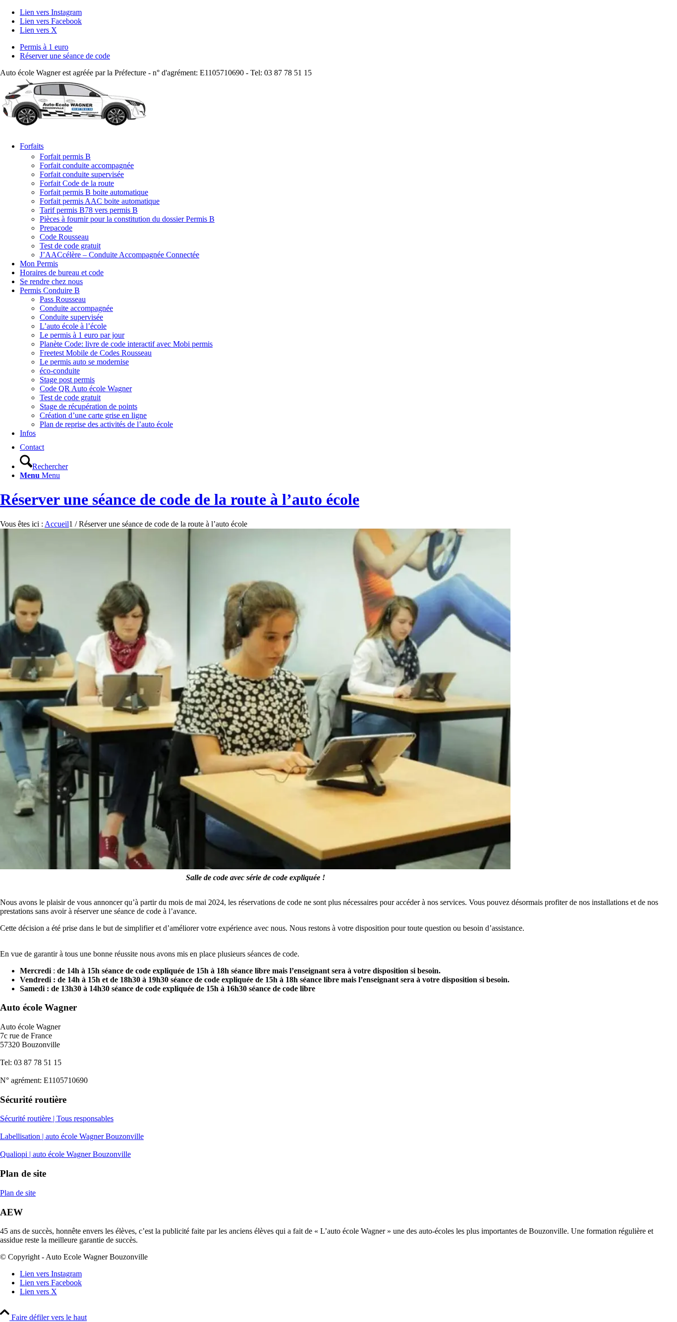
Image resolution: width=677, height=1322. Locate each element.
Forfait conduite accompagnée (87, 165)
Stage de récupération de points (88, 406)
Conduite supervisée (71, 317)
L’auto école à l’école (73, 326)
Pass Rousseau (63, 299)
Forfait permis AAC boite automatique (100, 201)
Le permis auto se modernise (84, 362)
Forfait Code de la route (77, 183)
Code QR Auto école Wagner (86, 388)
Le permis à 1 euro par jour (82, 335)
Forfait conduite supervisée (82, 174)
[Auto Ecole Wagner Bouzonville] (74, 124)
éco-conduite (60, 370)
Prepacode (56, 228)
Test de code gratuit (70, 245)
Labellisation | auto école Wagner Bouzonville (72, 1136)
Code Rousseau (64, 237)
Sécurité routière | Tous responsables (56, 1118)
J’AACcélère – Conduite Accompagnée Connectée (119, 254)
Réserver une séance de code (65, 56)
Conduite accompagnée (76, 308)
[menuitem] (348, 47)
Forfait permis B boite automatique (94, 192)
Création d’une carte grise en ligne (93, 415)
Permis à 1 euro (44, 47)
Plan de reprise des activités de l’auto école (106, 424)
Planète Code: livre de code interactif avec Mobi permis (126, 344)
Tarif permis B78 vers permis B (89, 210)
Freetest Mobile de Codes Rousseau (96, 353)
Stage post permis (67, 379)
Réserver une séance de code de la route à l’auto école (179, 499)
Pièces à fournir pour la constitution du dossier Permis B (127, 219)
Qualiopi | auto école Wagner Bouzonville (65, 1154)
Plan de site (18, 1193)
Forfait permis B (65, 156)
